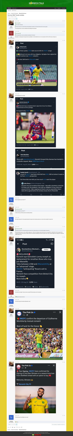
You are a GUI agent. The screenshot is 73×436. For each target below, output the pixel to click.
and (21, 296)
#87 (64, 217)
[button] (17, 8)
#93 (64, 362)
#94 (64, 415)
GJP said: (17, 23)
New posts (9, 10)
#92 (64, 308)
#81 (64, 20)
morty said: (17, 33)
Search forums (14, 10)
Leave (40, 434)
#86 (64, 207)
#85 (64, 197)
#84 (64, 93)
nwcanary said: (18, 209)
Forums (9, 8)
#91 (64, 299)
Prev (9, 18)
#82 (64, 31)
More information (37, 434)
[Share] (62, 21)
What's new (14, 8)
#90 (64, 290)
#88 (64, 226)
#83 (64, 40)
